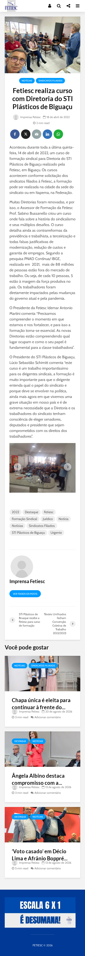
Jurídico (48, 519)
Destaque (31, 512)
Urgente (56, 532)
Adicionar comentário (47, 717)
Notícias (27, 80)
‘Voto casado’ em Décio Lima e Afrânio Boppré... (40, 855)
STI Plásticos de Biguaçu (28, 532)
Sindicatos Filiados (50, 80)
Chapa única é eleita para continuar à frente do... (41, 703)
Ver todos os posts (25, 593)
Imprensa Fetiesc (30, 117)
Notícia (63, 519)
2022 (15, 512)
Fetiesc (48, 512)
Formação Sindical (24, 519)
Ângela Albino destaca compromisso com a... (38, 779)
